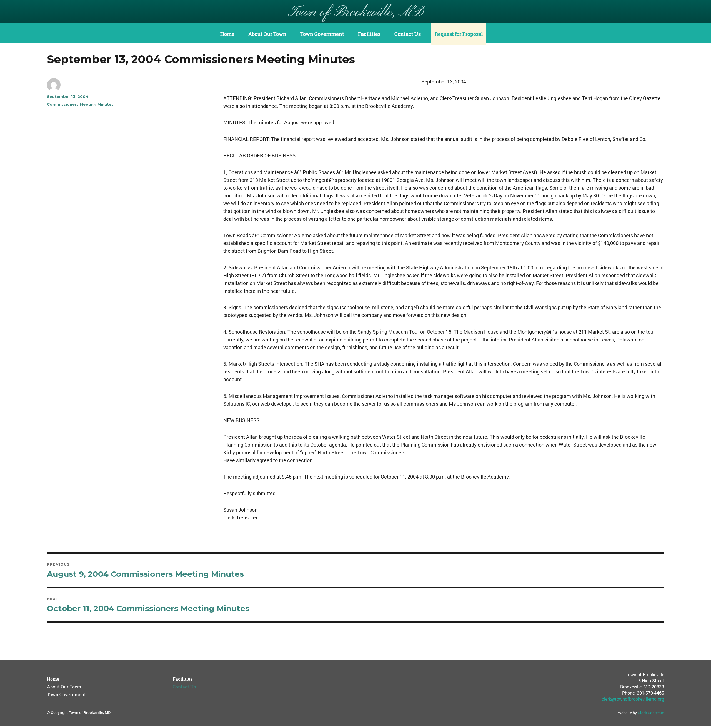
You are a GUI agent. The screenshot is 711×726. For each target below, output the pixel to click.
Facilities (369, 34)
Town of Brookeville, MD (356, 12)
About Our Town (267, 34)
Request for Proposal (459, 34)
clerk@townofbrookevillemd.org (633, 699)
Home (227, 34)
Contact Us (407, 34)
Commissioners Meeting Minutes (80, 104)
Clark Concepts (651, 712)
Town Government (322, 34)
